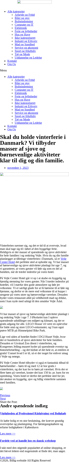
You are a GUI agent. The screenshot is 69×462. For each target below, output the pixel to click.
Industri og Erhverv (26, 41)
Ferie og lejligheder (26, 31)
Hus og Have (22, 34)
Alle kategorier (16, 11)
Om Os (11, 64)
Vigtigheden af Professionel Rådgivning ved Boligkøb (33, 413)
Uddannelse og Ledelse (28, 57)
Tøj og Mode (22, 54)
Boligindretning (24, 21)
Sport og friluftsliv (25, 51)
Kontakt (12, 60)
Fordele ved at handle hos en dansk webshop (28, 440)
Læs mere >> (7, 433)
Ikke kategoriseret (25, 37)
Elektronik (21, 27)
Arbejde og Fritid (25, 14)
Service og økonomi (26, 47)
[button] (34, 70)
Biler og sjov (22, 18)
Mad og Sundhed (25, 44)
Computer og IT (24, 24)
